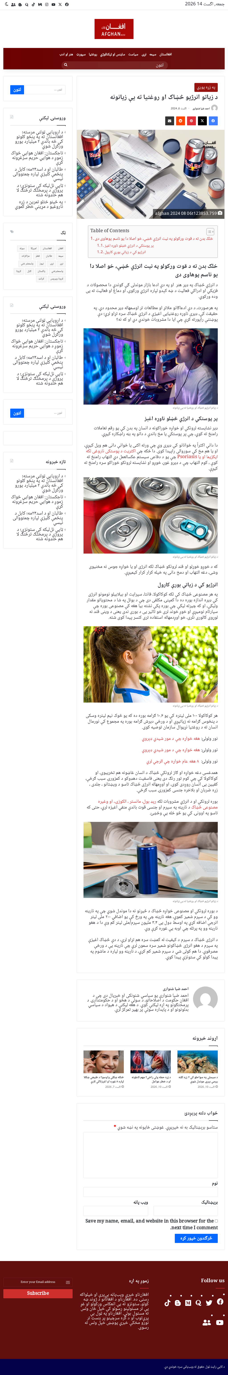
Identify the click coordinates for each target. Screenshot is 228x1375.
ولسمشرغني (57, 271)
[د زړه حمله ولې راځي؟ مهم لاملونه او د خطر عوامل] (150, 1061)
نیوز (42, 263)
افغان (60, 248)
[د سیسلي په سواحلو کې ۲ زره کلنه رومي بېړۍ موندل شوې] (197, 1061)
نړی (61, 263)
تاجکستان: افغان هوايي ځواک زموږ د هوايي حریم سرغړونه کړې (37, 158)
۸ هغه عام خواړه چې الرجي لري (172, 761)
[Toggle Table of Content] (208, 232)
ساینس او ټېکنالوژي (112, 55)
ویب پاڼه (140, 1202)
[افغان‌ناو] (114, 29)
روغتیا (93, 55)
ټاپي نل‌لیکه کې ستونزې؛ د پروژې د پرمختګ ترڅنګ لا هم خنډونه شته (39, 190)
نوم (215, 1183)
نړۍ (143, 55)
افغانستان (165, 55)
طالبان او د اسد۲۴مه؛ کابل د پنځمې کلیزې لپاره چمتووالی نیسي (38, 174)
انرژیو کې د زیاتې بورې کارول (125, 252)
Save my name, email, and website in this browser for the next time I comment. (152, 1225)
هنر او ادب (66, 55)
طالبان (49, 256)
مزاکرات (25, 256)
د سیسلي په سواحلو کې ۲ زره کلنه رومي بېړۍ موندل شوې (198, 1079)
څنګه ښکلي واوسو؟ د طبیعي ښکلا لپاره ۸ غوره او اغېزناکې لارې (104, 1079)
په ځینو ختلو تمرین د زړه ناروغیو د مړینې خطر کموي (39, 204)
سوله (22, 248)
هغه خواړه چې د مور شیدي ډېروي (171, 739)
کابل (29, 271)
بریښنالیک (209, 1202)
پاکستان (41, 271)
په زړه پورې (206, 87)
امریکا (34, 248)
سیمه (152, 55)
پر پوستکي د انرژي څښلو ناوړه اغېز (129, 246)
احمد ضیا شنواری (201, 108)
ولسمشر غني (27, 263)
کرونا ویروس (56, 279)
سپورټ (81, 55)
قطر (38, 256)
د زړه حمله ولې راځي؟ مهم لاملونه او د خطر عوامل (151, 1079)
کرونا (18, 271)
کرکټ (41, 279)
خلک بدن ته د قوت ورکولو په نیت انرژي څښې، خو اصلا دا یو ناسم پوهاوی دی (154, 239)
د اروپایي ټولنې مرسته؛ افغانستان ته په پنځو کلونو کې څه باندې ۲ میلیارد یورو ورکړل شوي (39, 139)
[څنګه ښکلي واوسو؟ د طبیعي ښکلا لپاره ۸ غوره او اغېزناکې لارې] (103, 1061)
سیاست (133, 55)
